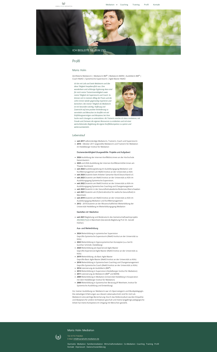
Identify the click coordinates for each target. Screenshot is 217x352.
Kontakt (156, 4)
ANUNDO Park (83, 220)
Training (136, 4)
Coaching (124, 4)
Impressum (80, 347)
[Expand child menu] (116, 4)
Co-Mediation (129, 344)
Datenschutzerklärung (96, 347)
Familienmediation (95, 344)
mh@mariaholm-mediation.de (86, 339)
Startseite (71, 344)
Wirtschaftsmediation (113, 344)
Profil (146, 4)
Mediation (110, 4)
